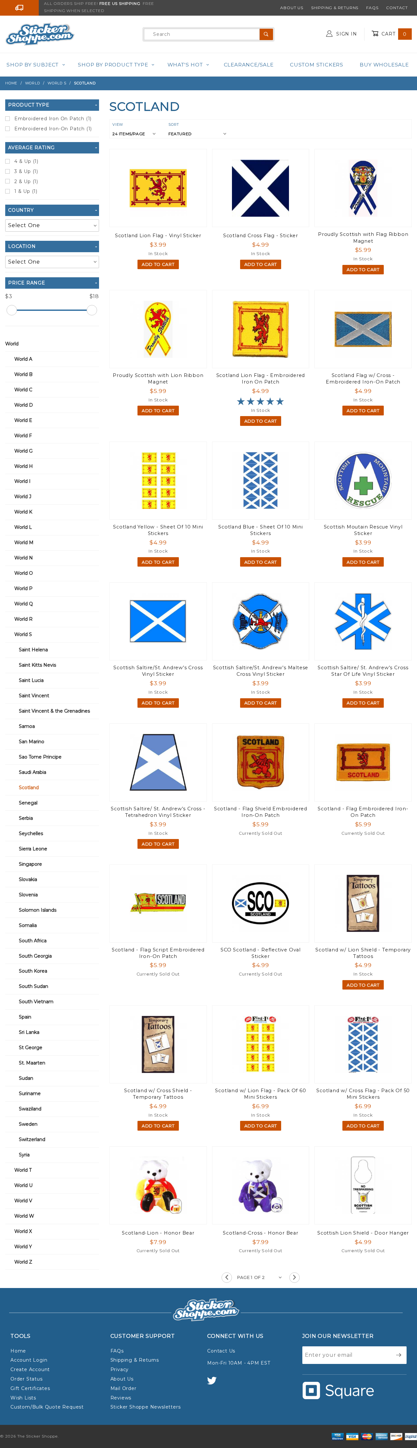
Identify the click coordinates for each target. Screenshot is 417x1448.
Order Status (26, 1379)
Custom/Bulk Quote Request (47, 1407)
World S (23, 634)
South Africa (33, 941)
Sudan (26, 1078)
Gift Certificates (30, 1388)
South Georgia (35, 956)
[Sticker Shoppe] (40, 34)
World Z (23, 1262)
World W (24, 1216)
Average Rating (31, 148)
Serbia (26, 818)
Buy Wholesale (384, 65)
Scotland (29, 787)
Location (22, 246)
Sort (173, 124)
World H (23, 466)
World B (23, 374)
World (12, 344)
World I (22, 481)
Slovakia (28, 879)
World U (23, 1185)
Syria (24, 1155)
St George (30, 1047)
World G (23, 451)
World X (23, 1231)
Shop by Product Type (113, 65)
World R (23, 619)
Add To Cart (158, 264)
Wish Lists (23, 1398)
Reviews (121, 1398)
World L (23, 527)
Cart (393, 34)
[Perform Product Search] (266, 34)
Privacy (119, 1369)
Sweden (28, 1124)
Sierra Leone (33, 849)
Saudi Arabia (32, 772)
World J (22, 497)
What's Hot (185, 65)
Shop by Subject (33, 65)
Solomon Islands (37, 910)
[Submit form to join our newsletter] (399, 1355)
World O (23, 573)
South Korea (33, 971)
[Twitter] (214, 1383)
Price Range (26, 283)
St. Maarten (32, 1063)
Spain (25, 1017)
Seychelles (31, 833)
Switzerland (32, 1139)
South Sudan (33, 986)
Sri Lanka (29, 1032)
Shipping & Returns (334, 7)
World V (23, 1201)
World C (23, 390)
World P (23, 588)
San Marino (31, 742)
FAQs (372, 7)
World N (23, 558)
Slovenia (28, 895)
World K (23, 512)
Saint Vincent (34, 696)
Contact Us (221, 1351)
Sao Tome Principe (40, 757)
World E (23, 420)
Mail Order (123, 1388)
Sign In (346, 34)
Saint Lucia (31, 680)
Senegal (28, 803)
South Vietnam (36, 1002)
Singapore (30, 864)
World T (23, 1170)
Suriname (30, 1093)
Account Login (28, 1360)
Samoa (27, 726)
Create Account (30, 1369)
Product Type (29, 105)
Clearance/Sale (249, 65)
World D (23, 405)
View (117, 124)
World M (24, 542)
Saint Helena (33, 650)
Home (18, 1351)
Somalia (28, 925)
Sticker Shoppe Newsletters (145, 1407)
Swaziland (30, 1109)
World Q (23, 604)
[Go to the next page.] (294, 1277)
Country (21, 210)
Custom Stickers (316, 65)
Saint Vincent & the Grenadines (54, 711)
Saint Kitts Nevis (37, 665)
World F (23, 436)
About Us (291, 7)
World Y (23, 1247)
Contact (397, 7)
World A (23, 359)
